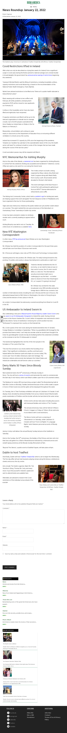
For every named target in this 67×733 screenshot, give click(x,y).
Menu (35, 7)
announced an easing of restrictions (40, 75)
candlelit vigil (39, 196)
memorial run (28, 161)
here (30, 227)
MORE (4, 586)
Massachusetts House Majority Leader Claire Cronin (39, 314)
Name (5, 528)
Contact (47, 715)
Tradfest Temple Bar (27, 457)
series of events (24, 375)
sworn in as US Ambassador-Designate (18, 316)
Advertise (48, 713)
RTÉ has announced (18, 239)
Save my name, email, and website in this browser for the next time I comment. (28, 554)
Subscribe (30, 713)
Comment (6, 508)
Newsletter (31, 717)
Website (5, 545)
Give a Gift (30, 715)
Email (5, 536)
